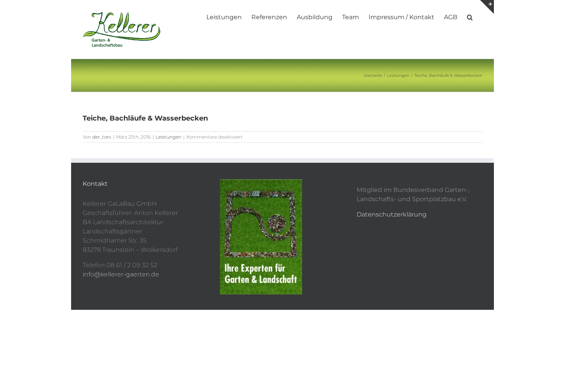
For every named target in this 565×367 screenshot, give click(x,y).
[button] (470, 16)
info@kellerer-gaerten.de (121, 274)
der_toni (101, 137)
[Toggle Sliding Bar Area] (487, 7)
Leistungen (168, 137)
